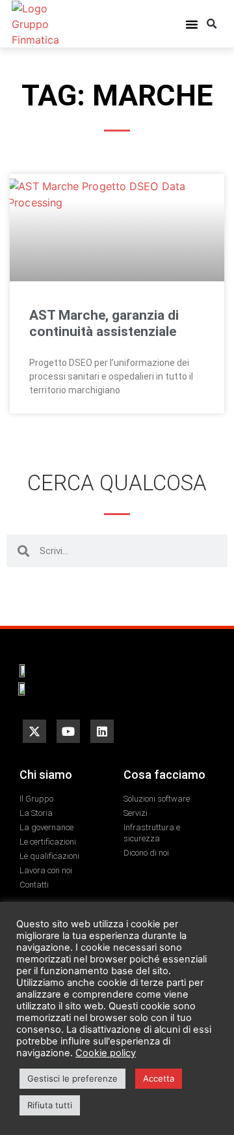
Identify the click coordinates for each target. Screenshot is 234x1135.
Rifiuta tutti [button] (49, 1105)
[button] (192, 24)
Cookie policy (105, 1053)
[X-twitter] (34, 731)
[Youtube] (68, 731)
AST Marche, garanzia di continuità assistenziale (104, 323)
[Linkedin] (102, 731)
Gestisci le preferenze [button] (72, 1078)
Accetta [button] (158, 1078)
